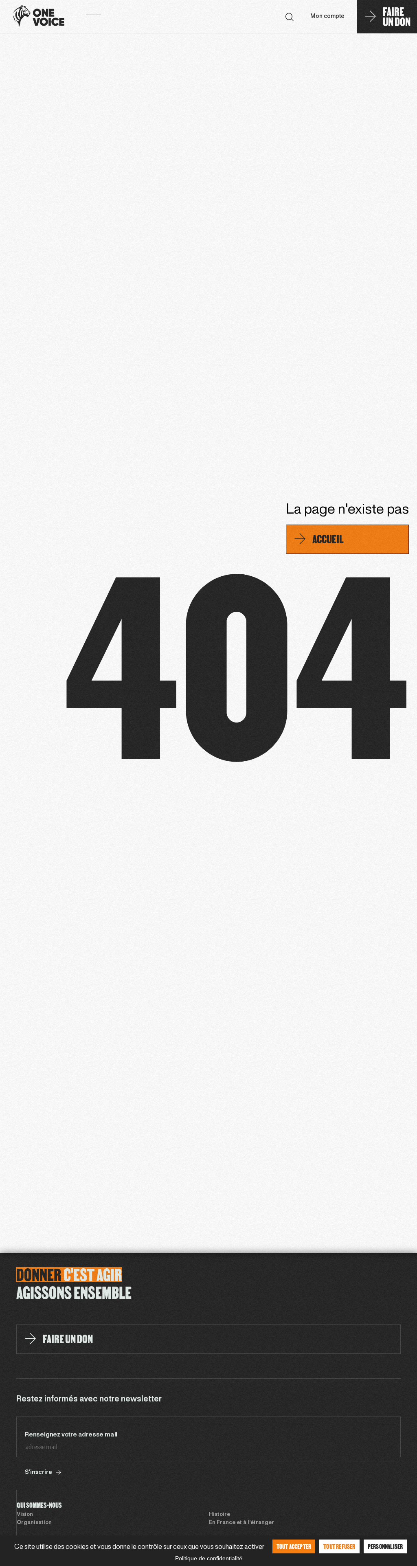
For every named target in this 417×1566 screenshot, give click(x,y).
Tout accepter (294, 1546)
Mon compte (327, 16)
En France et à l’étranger (241, 1522)
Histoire (219, 1514)
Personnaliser (385, 1546)
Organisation (34, 1522)
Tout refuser (339, 1546)
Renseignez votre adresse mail (71, 1435)
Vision (25, 1514)
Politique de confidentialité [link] (208, 1558)
